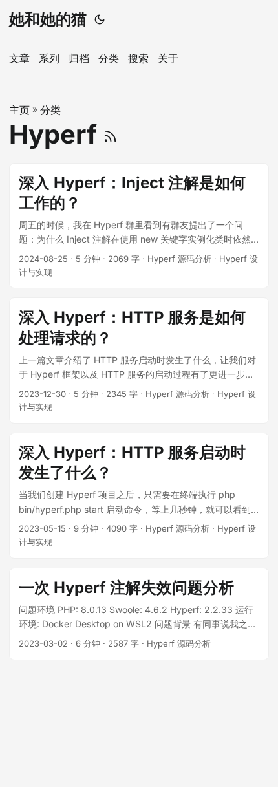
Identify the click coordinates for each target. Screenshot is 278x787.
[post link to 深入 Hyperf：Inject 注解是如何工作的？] (139, 226)
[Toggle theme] (99, 19)
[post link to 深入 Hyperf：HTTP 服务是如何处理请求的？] (139, 360)
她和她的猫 (48, 19)
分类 (50, 109)
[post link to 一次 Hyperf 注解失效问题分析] (139, 614)
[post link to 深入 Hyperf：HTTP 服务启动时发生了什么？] (139, 495)
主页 (19, 109)
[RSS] (110, 134)
